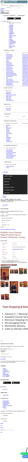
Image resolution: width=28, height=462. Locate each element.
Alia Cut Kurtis (9, 79)
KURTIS (7, 52)
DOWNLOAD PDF (5, 267)
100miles (11, 26)
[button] (14, 460)
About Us (5, 369)
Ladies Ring (8, 137)
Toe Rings (8, 138)
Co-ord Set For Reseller (11, 152)
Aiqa (10, 48)
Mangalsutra (8, 127)
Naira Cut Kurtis (9, 80)
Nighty (7, 167)
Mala (7, 134)
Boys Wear (8, 108)
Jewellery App (9, 141)
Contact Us (7, 2)
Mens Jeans (8, 97)
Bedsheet (7, 116)
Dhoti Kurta (8, 98)
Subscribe (3, 351)
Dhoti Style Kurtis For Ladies (12, 81)
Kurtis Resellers (9, 151)
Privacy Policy (6, 400)
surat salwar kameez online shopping (8, 229)
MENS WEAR (8, 90)
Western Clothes (9, 157)
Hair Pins (8, 140)
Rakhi (7, 136)
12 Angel (11, 27)
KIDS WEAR (8, 106)
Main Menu (5, 172)
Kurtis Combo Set (10, 72)
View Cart (3, 13)
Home (4, 21)
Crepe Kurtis (8, 66)
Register (15, 2)
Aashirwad (11, 43)
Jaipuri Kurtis (9, 62)
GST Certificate (6, 375)
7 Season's (11, 32)
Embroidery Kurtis (10, 85)
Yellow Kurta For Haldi (11, 94)
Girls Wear (8, 109)
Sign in (11, 2)
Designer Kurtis (9, 55)
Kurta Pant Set (9, 64)
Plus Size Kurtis (9, 68)
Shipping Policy (6, 403)
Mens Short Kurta (9, 100)
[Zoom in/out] (2, 340)
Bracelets (8, 125)
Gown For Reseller (10, 156)
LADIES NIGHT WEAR (10, 164)
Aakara (10, 36)
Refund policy (6, 402)
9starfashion (11, 33)
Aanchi (10, 39)
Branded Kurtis (9, 83)
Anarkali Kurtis (9, 76)
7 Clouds (11, 30)
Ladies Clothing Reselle (10, 148)
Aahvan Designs (12, 35)
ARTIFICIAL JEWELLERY (11, 123)
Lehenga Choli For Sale (11, 155)
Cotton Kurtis (9, 57)
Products (5, 197)
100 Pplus (11, 25)
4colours (11, 29)
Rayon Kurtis (9, 69)
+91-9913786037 (5, 1)
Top (7, 77)
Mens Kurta (8, 92)
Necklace (8, 132)
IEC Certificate (6, 376)
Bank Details (5, 374)
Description (5, 205)
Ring (7, 126)
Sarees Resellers (9, 149)
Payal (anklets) (9, 133)
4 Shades (11, 28)
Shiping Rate (5, 395)
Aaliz (10, 37)
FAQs (4, 406)
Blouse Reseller (9, 153)
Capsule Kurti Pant (10, 65)
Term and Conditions (7, 405)
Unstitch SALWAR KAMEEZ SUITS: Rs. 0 (10, 260)
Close (8, 10)
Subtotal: (2, 12)
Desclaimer (5, 404)
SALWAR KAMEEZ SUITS (17, 249)
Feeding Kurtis (9, 54)
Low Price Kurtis (9, 70)
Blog (4, 372)
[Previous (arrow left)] (1, 341)
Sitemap (4, 407)
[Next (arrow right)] (2, 341)
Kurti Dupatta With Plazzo (11, 75)
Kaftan (7, 61)
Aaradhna (11, 40)
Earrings (8, 130)
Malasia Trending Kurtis (11, 73)
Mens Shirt (8, 93)
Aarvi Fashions (12, 41)
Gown (7, 60)
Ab (10, 44)
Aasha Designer (12, 42)
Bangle (7, 129)
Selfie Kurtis (8, 58)
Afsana (10, 47)
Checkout (7, 13)
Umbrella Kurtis (9, 84)
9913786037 (3, 359)
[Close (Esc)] (1, 340)
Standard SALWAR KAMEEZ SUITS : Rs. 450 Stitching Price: (14, 262)
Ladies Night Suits (10, 166)
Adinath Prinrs (12, 46)
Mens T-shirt (8, 96)
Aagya (10, 34)
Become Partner (6, 371)
